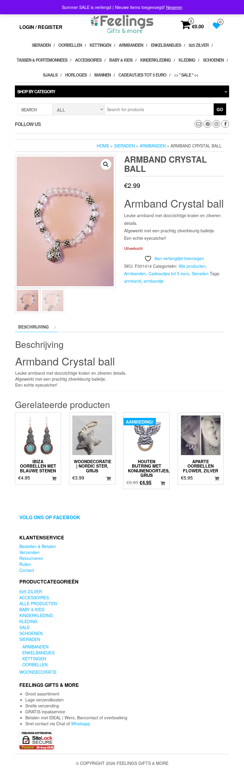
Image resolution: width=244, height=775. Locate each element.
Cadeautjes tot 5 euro (142, 75)
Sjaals (50, 75)
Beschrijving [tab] (33, 327)
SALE (24, 627)
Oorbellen (70, 45)
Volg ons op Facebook (49, 517)
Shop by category (36, 91)
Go (220, 109)
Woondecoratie (38, 672)
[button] (106, 164)
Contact (26, 570)
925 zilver (199, 45)
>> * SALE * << (186, 75)
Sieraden (41, 45)
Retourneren (31, 558)
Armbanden (131, 45)
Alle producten (192, 266)
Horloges (76, 75)
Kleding (187, 60)
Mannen (102, 75)
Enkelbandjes (166, 45)
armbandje (153, 281)
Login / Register (40, 27)
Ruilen (25, 564)
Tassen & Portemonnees (42, 60)
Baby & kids (120, 60)
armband (132, 281)
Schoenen (213, 60)
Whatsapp (80, 723)
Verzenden (29, 552)
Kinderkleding (155, 60)
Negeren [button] (174, 7)
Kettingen (100, 45)
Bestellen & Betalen (37, 546)
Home (103, 146)
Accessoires (88, 60)
